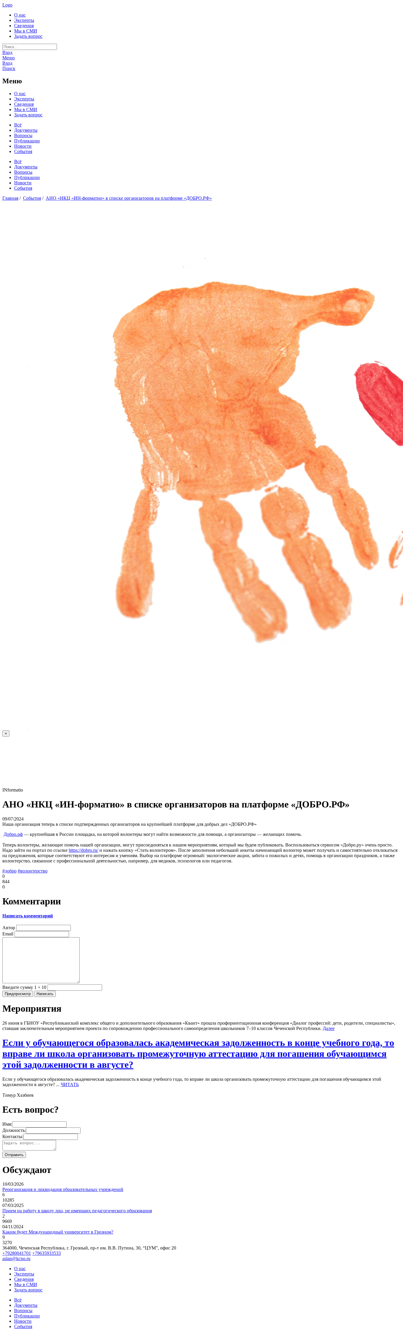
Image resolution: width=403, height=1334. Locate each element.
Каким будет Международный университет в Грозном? (57, 1231)
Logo (7, 4)
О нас (20, 14)
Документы (25, 130)
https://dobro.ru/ (83, 850)
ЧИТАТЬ (70, 1084)
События (23, 151)
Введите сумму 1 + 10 (24, 987)
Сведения (24, 25)
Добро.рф (13, 834)
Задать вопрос (28, 36)
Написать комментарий (27, 915)
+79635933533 (46, 1253)
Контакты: (12, 1136)
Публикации (27, 140)
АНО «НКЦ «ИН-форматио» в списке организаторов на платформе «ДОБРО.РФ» (129, 198)
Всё (18, 124)
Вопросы (23, 135)
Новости (23, 146)
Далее (329, 1028)
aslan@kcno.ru (16, 1258)
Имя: (7, 1124)
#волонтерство (32, 870)
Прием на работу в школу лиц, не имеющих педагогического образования (77, 1210)
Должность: (14, 1130)
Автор (8, 927)
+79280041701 (16, 1253)
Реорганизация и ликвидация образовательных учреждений (62, 1189)
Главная (10, 198)
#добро (9, 870)
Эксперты (24, 20)
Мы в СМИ (25, 30)
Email (7, 933)
